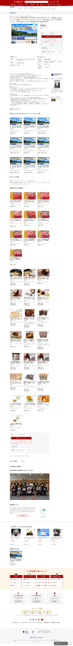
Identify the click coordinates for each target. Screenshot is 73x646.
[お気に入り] (70, 643)
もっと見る (61, 103)
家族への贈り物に (53, 585)
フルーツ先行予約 (26, 585)
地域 (21, 5)
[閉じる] (66, 642)
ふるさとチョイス (18, 622)
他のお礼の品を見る (21, 63)
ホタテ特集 (45, 582)
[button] (21, 119)
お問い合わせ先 (45, 48)
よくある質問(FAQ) (36, 601)
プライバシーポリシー (37, 640)
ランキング (26, 4)
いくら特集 (45, 579)
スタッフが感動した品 (27, 582)
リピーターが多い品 (13, 582)
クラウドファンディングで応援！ (56, 579)
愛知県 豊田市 (12, 565)
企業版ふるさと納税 (55, 622)
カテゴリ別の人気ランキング (14, 579)
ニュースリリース (21, 640)
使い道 (42, 5)
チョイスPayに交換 (54, 582)
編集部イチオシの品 (27, 579)
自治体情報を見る (23, 515)
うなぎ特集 (39, 579)
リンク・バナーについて (29, 640)
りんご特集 (39, 582)
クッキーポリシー (45, 640)
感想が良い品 (12, 585)
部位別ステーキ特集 (39, 585)
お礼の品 (13, 5)
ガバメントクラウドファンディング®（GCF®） (33, 622)
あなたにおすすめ (33, 4)
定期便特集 (45, 585)
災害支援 (47, 622)
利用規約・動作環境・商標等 (54, 640)
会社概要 (15, 640)
